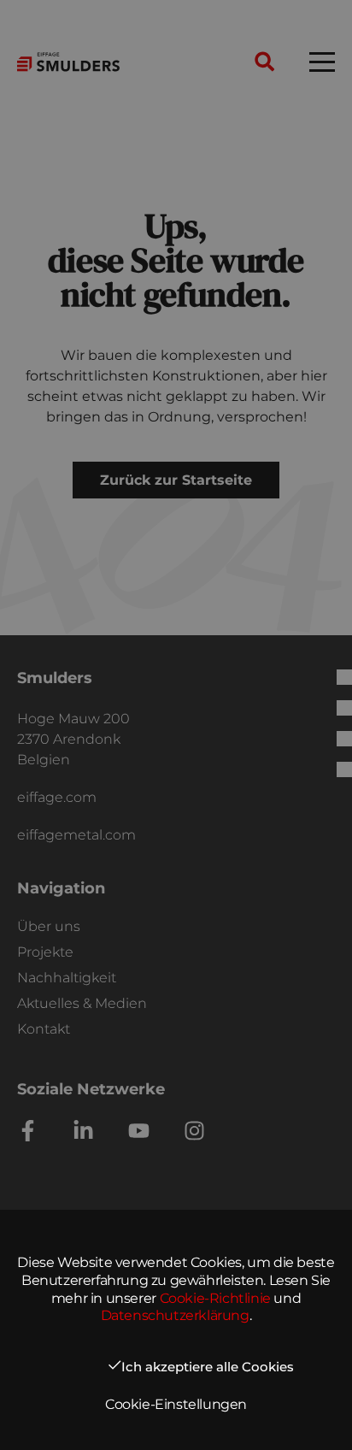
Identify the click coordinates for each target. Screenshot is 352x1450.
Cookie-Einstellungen (176, 1404)
